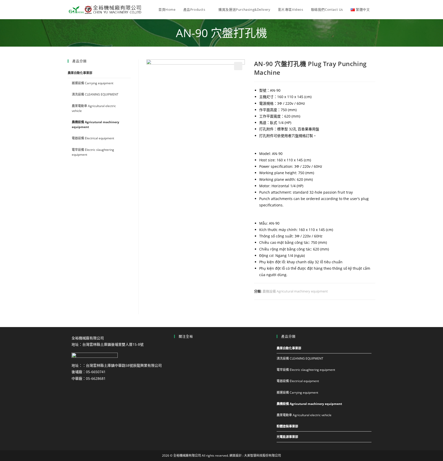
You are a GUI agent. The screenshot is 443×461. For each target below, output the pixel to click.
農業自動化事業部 (80, 73)
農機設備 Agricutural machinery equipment (295, 291)
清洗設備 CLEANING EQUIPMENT (95, 94)
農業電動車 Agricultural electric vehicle (94, 108)
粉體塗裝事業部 (287, 426)
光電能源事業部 (287, 437)
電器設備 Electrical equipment (93, 138)
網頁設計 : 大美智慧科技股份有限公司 (255, 455)
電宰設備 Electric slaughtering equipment (93, 152)
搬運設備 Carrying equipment (92, 83)
